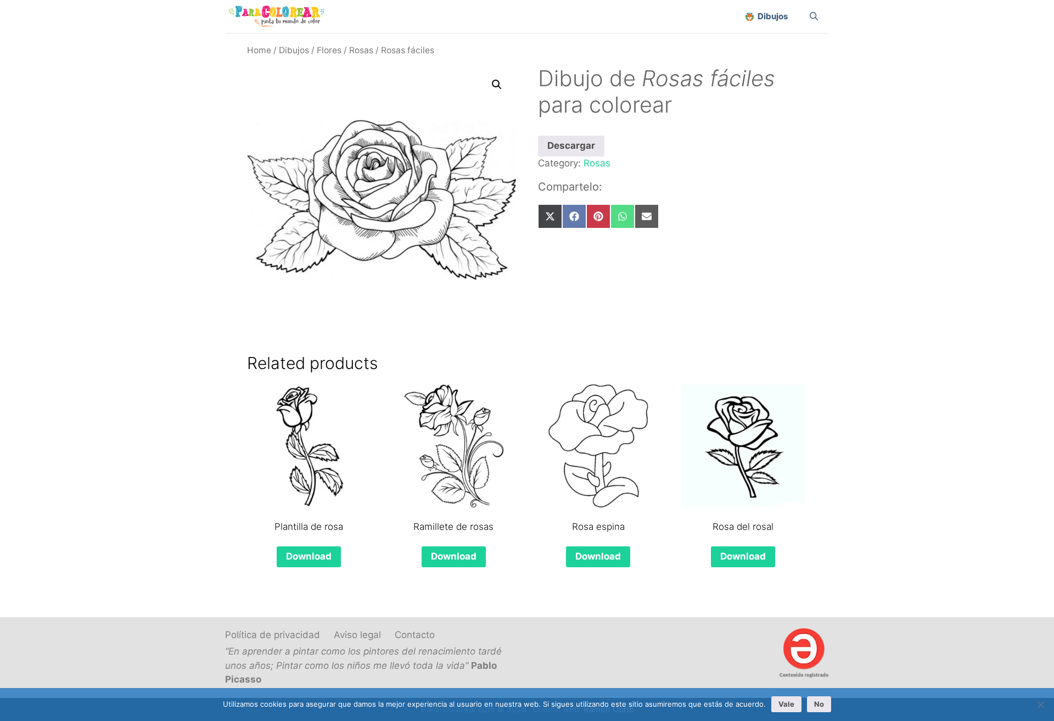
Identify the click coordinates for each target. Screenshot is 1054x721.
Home (259, 50)
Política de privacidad (272, 634)
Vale (786, 704)
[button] (497, 84)
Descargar (571, 145)
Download (309, 556)
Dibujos (294, 50)
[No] (1040, 704)
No (819, 704)
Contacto (415, 634)
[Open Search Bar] (814, 16)
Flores (329, 50)
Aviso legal (357, 634)
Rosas (361, 50)
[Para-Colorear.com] (281, 16)
